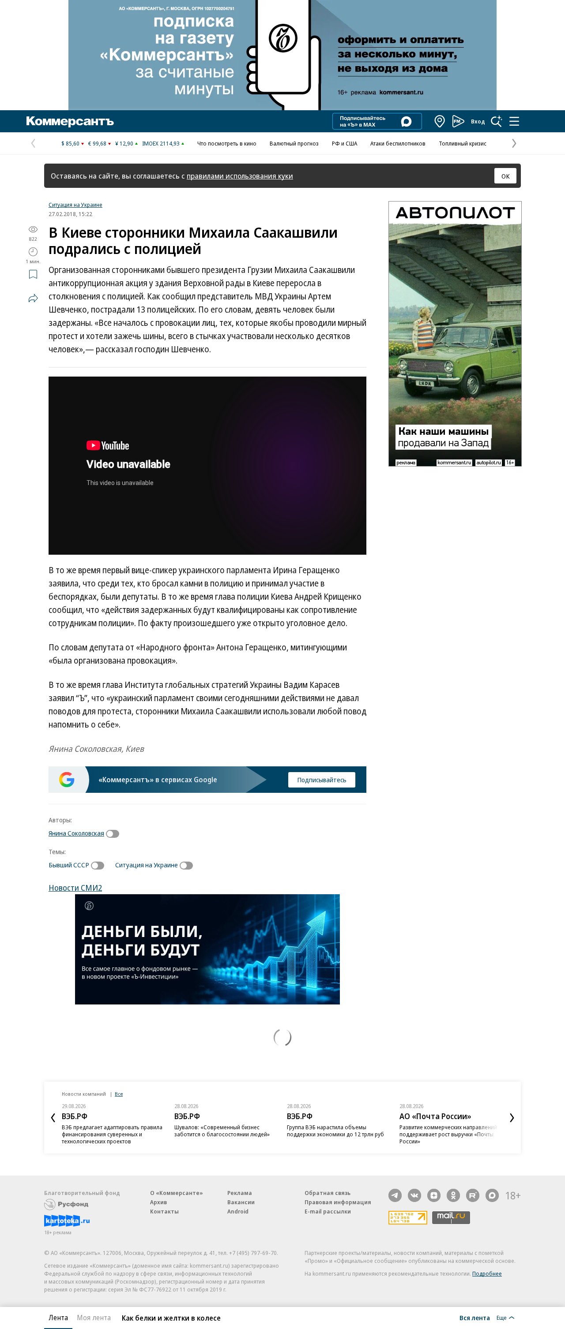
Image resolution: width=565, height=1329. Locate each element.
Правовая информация (338, 1202)
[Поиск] (496, 121)
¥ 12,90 (124, 143)
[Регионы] (440, 121)
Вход (478, 121)
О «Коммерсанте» (176, 1193)
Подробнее (487, 1273)
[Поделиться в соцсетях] (33, 298)
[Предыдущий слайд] (53, 1118)
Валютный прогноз (294, 143)
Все (119, 1093)
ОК (505, 176)
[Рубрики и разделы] (514, 121)
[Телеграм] (395, 1195)
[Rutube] (472, 1195)
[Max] (492, 1195)
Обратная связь (327, 1193)
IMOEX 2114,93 (161, 143)
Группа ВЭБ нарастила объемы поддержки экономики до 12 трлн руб (222, 1130)
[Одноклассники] (453, 1195)
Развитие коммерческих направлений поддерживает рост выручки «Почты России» (335, 1134)
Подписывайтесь (322, 779)
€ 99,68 (97, 143)
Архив (158, 1202)
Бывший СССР (69, 864)
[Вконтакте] (414, 1195)
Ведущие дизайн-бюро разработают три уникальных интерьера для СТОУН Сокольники (448, 1134)
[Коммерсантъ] (70, 121)
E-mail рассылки (328, 1211)
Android (238, 1211)
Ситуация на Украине (75, 205)
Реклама (239, 1193)
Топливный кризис (462, 143)
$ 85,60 (70, 143)
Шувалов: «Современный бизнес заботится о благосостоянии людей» (109, 1130)
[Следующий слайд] (512, 1118)
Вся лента (475, 1317)
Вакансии (241, 1202)
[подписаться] (115, 834)
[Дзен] (434, 1195)
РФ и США (344, 143)
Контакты (164, 1211)
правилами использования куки (240, 176)
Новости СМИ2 (75, 887)
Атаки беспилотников (398, 143)
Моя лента (94, 1317)
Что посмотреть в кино (226, 143)
